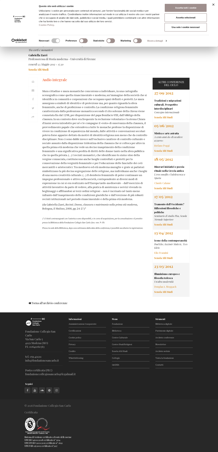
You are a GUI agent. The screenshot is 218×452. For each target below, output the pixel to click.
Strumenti (160, 319)
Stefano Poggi (162, 145)
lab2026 (115, 364)
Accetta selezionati (185, 17)
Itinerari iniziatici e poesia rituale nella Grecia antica (169, 168)
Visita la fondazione (164, 358)
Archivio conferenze (164, 337)
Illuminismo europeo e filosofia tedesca (167, 276)
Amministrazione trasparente (82, 323)
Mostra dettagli (155, 41)
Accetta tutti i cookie (185, 8)
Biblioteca (116, 330)
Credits (72, 351)
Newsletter (160, 344)
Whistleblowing (76, 358)
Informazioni (75, 319)
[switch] (83, 40)
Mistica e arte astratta (166, 133)
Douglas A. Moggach (165, 286)
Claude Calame (162, 183)
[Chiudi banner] (213, 5)
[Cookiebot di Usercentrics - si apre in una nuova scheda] (19, 41)
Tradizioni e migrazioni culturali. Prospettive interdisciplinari (167, 104)
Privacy (72, 344)
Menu (114, 319)
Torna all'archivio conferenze (49, 303)
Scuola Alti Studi (119, 351)
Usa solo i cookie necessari (186, 27)
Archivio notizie (162, 351)
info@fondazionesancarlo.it (42, 360)
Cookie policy (75, 337)
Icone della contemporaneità (170, 240)
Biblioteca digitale (163, 323)
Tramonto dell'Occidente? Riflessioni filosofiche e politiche (169, 208)
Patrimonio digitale (164, 330)
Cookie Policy (46, 25)
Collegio (116, 358)
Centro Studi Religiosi (122, 344)
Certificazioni (75, 330)
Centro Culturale (120, 337)
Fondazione (117, 323)
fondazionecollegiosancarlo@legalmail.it (50, 374)
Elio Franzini (161, 252)
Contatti (159, 364)
